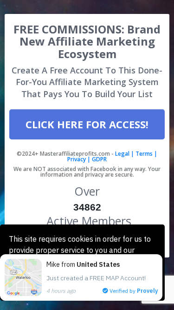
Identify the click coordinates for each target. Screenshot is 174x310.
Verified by (133, 290)
